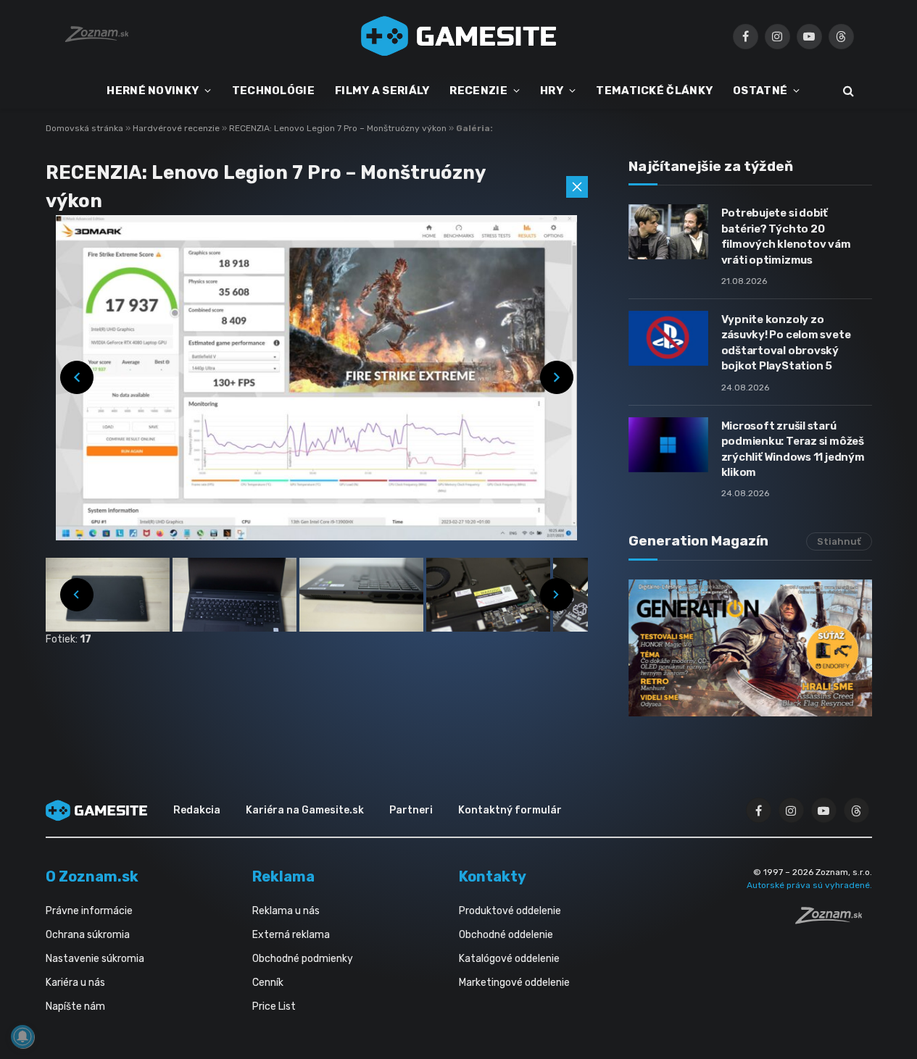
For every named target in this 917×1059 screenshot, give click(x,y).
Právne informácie (89, 911)
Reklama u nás (286, 911)
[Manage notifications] (22, 1036)
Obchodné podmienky (302, 959)
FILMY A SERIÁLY (382, 90)
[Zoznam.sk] (833, 920)
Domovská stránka (84, 128)
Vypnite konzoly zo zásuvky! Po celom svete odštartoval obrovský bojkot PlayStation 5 (786, 342)
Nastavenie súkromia (95, 959)
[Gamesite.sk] (459, 36)
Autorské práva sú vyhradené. (809, 885)
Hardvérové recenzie (177, 128)
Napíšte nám (75, 1006)
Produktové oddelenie (510, 911)
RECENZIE (478, 90)
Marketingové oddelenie (514, 982)
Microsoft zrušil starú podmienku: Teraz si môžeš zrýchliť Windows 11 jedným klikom (793, 449)
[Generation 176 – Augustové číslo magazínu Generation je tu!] (750, 647)
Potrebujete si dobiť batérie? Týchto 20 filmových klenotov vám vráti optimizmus (786, 236)
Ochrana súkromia (88, 935)
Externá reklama (291, 935)
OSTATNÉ (760, 90)
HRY (551, 90)
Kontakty (492, 876)
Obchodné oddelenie (506, 935)
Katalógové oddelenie (509, 959)
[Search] (847, 91)
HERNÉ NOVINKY (153, 90)
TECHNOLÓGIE (273, 90)
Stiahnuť (839, 541)
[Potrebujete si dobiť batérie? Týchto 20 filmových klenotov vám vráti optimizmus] (668, 231)
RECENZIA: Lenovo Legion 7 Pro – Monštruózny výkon (339, 128)
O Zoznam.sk (92, 876)
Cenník (267, 982)
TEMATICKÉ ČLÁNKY (654, 90)
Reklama (283, 876)
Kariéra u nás (75, 982)
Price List (274, 1006)
